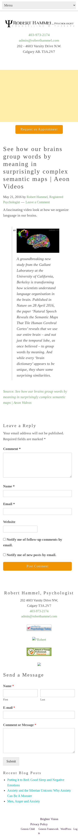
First (5, 699)
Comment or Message (19, 725)
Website (9, 522)
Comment (12, 449)
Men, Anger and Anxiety (23, 801)
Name (9, 486)
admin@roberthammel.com (39, 40)
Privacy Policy (39, 824)
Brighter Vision (49, 819)
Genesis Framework (48, 829)
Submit (11, 761)
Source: (35, 397)
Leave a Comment (38, 202)
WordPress (66, 829)
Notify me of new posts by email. (31, 555)
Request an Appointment (39, 129)
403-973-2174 (39, 35)
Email (9, 504)
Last (42, 699)
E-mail (9, 707)
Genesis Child (28, 829)
